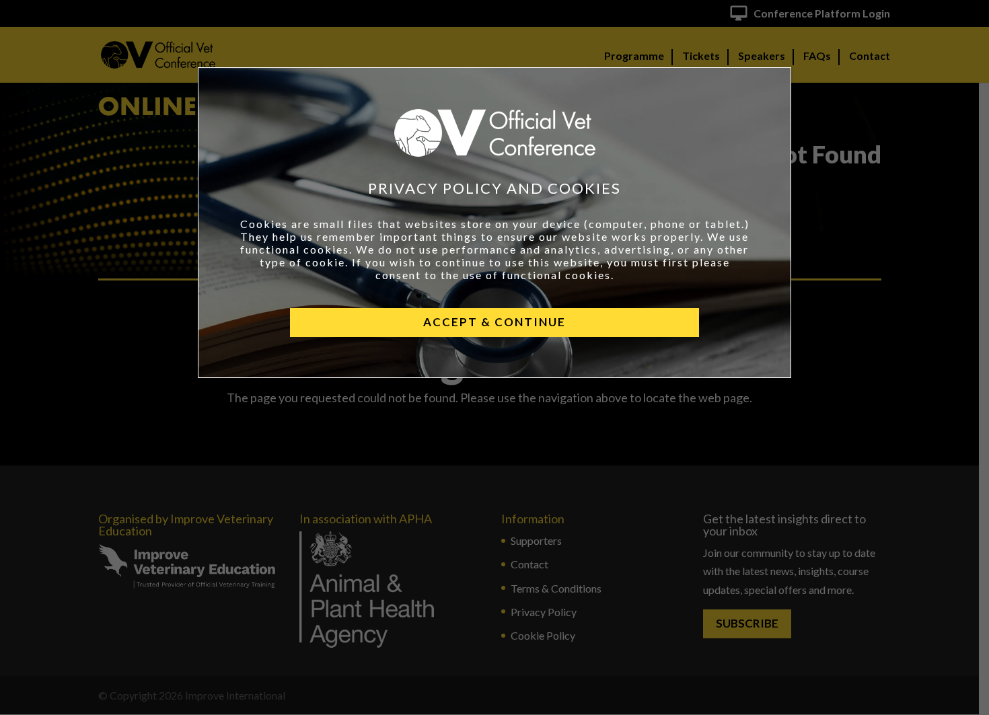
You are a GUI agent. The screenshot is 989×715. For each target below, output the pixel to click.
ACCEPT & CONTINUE (494, 322)
